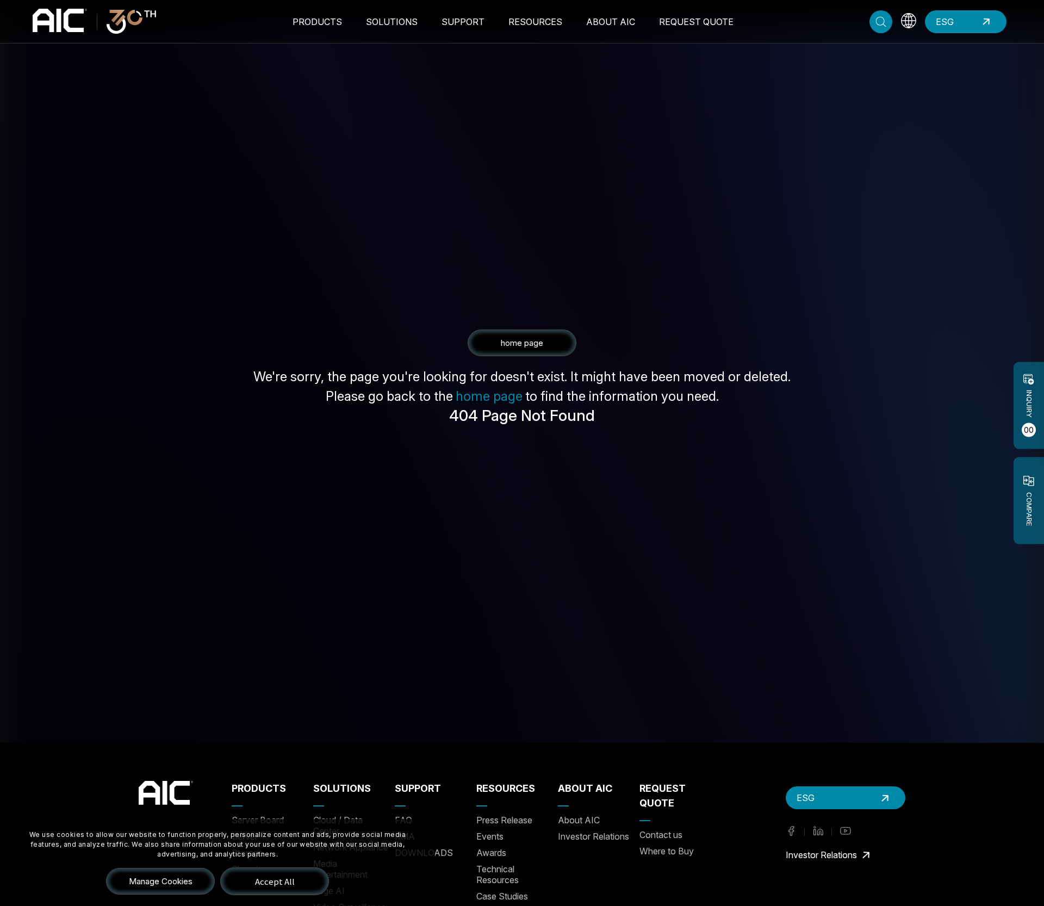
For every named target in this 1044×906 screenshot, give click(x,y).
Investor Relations (593, 836)
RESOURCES (535, 21)
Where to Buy (666, 851)
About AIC (579, 820)
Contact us (660, 834)
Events (490, 836)
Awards (491, 852)
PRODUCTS (317, 21)
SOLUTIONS (392, 21)
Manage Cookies (160, 881)
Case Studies (502, 896)
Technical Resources (497, 874)
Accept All (275, 881)
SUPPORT (463, 21)
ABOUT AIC (610, 21)
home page (489, 396)
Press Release (504, 820)
